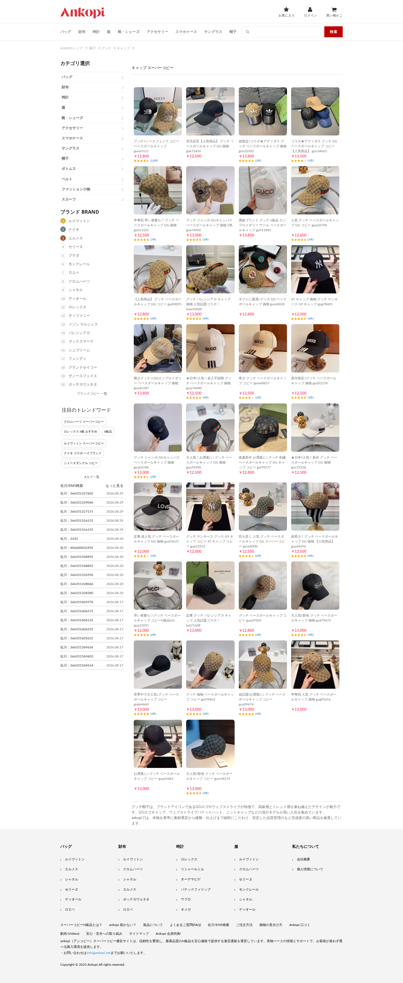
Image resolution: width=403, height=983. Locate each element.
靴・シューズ (129, 31)
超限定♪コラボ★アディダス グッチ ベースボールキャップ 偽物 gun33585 (262, 146)
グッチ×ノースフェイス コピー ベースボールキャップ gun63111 (156, 146)
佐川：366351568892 (76, 556)
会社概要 (303, 859)
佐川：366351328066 (76, 584)
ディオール (77, 299)
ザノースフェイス (83, 376)
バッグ (65, 31)
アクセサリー (157, 31)
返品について (153, 924)
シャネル (76, 290)
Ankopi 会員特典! (168, 933)
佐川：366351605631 (76, 638)
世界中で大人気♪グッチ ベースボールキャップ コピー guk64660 (156, 699)
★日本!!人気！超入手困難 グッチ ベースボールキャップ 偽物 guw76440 (208, 383)
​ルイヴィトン (249, 859)
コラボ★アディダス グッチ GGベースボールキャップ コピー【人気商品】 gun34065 (314, 146)
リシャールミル (192, 869)
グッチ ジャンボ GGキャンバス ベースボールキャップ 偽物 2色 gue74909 (209, 225)
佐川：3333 (69, 538)
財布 (82, 31)
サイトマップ (139, 933)
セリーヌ (76, 247)
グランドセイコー (83, 367)
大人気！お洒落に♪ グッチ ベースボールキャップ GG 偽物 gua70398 (209, 462)
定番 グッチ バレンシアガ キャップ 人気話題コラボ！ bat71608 (208, 620)
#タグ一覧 (92, 477)
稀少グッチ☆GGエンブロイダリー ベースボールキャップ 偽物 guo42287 (157, 383)
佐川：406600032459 (76, 547)
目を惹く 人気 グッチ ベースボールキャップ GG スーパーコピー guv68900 (262, 541)
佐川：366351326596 (76, 575)
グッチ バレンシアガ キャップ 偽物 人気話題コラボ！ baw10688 (208, 304)
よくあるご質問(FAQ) (185, 924)
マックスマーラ (81, 341)
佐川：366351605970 (76, 602)
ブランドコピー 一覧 (92, 393)
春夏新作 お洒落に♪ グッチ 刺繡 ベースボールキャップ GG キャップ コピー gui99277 (262, 462)
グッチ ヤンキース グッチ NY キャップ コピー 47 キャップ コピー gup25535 (209, 541)
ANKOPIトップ (71, 48)
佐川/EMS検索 (218, 924)
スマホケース (186, 31)
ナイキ (74, 229)
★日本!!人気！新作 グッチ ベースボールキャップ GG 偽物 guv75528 (314, 462)
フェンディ (77, 359)
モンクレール (79, 264)
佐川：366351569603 (76, 656)
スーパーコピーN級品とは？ (81, 924)
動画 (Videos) (69, 933)
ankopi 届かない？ (122, 924)
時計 (96, 31)
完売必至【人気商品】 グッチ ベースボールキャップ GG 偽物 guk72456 (210, 146)
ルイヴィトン (79, 221)
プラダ (74, 256)
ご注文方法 (244, 924)
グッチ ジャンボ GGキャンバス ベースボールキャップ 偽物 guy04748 (157, 462)
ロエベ (74, 273)
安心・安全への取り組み (104, 933)
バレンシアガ (79, 333)
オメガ (186, 909)
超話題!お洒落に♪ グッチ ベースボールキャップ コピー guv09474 (262, 699)
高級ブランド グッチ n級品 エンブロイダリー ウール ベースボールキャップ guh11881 (262, 225)
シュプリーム (79, 350)
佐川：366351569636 (76, 647)
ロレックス (77, 307)
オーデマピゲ (191, 879)
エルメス (76, 238)
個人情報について (310, 869)
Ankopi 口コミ (299, 924)
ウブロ (186, 899)
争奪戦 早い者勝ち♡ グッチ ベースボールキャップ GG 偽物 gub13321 (156, 225)
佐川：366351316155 (76, 520)
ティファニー (79, 316)
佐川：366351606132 (76, 620)
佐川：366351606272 (76, 611)
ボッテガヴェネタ (83, 384)
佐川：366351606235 (76, 629)
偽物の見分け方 (270, 924)
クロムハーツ (79, 281)
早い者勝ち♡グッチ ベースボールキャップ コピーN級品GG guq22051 (157, 620)
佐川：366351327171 (76, 511)
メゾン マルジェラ (83, 324)
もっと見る (114, 485)
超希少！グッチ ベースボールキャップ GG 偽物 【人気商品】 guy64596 (314, 541)
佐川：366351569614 (76, 665)
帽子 (233, 31)
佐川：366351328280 (76, 593)
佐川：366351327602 (76, 493)
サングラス (213, 31)
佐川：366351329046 (76, 502)
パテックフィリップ (196, 889)
